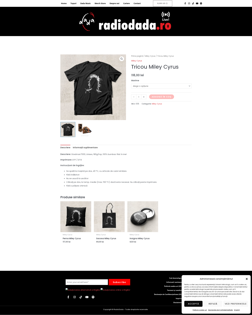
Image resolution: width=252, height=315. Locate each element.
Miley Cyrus (150, 56)
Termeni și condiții (174, 290)
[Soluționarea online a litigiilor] (115, 289)
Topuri (73, 3)
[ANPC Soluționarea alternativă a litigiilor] (83, 289)
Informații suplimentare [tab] (85, 147)
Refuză (213, 303)
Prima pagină (137, 56)
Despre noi (114, 3)
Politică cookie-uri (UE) (173, 286)
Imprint (237, 310)
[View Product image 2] (84, 129)
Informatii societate (174, 282)
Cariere (126, 3)
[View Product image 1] (67, 129)
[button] (246, 279)
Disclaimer (177, 302)
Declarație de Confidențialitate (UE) (168, 294)
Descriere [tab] (65, 147)
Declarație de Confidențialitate (220, 310)
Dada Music (85, 3)
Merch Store (100, 3)
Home (64, 3)
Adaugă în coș (161, 96)
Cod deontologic (175, 278)
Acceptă (193, 303)
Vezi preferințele (236, 303)
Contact (137, 3)
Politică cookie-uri (200, 310)
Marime (135, 80)
